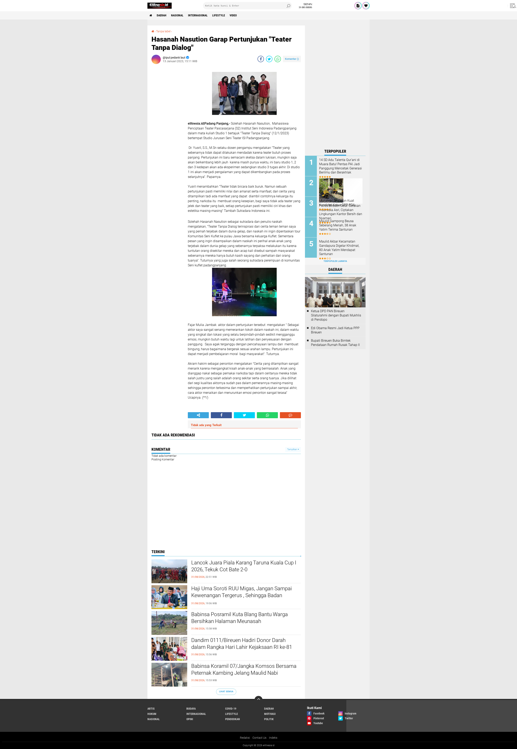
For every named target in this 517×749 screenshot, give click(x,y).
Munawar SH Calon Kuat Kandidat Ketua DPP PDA (337, 203)
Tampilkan (292, 449)
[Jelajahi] (512, 5)
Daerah (161, 15)
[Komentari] (290, 415)
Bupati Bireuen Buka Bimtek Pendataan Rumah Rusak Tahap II (335, 343)
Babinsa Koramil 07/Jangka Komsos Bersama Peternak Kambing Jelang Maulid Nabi (243, 669)
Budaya (191, 708)
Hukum (151, 713)
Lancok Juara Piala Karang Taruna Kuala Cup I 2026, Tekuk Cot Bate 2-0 (243, 566)
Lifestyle (218, 15)
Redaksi (245, 737)
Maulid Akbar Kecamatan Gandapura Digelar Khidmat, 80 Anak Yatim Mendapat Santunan (339, 248)
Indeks (273, 737)
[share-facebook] (260, 59)
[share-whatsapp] (277, 59)
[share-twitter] (269, 59)
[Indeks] (358, 5)
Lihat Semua (226, 691)
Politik (269, 719)
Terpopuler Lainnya (335, 261)
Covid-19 (230, 708)
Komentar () (292, 58)
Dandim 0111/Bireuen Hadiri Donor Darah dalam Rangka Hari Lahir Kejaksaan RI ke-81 (241, 643)
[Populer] (366, 5)
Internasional (198, 15)
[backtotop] (258, 700)
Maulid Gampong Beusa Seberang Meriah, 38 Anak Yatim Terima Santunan (337, 225)
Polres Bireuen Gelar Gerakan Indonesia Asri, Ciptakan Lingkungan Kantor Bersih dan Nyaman (340, 212)
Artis (151, 708)
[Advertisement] (335, 86)
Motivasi (270, 713)
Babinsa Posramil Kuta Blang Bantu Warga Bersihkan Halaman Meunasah (239, 617)
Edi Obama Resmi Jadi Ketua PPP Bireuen (335, 330)
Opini (189, 719)
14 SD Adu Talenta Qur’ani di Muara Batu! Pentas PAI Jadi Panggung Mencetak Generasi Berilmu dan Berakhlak (340, 166)
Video (233, 15)
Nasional (177, 15)
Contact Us (259, 737)
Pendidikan (232, 719)
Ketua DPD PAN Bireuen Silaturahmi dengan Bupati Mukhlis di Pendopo (336, 315)
